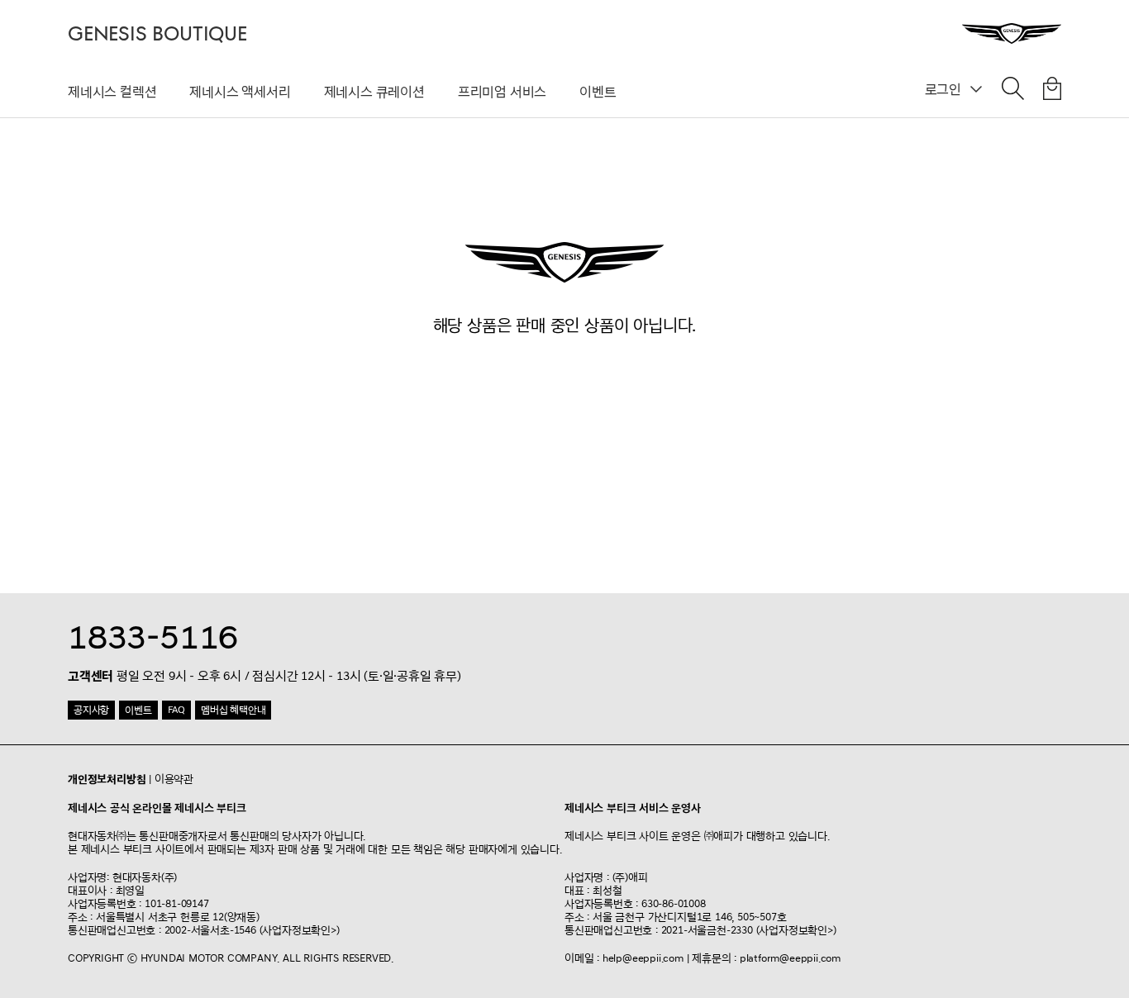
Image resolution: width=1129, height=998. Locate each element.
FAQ (176, 710)
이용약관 (174, 779)
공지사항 (91, 710)
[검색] (1013, 91)
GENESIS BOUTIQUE (157, 34)
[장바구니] (1052, 91)
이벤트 (597, 91)
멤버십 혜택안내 (233, 710)
